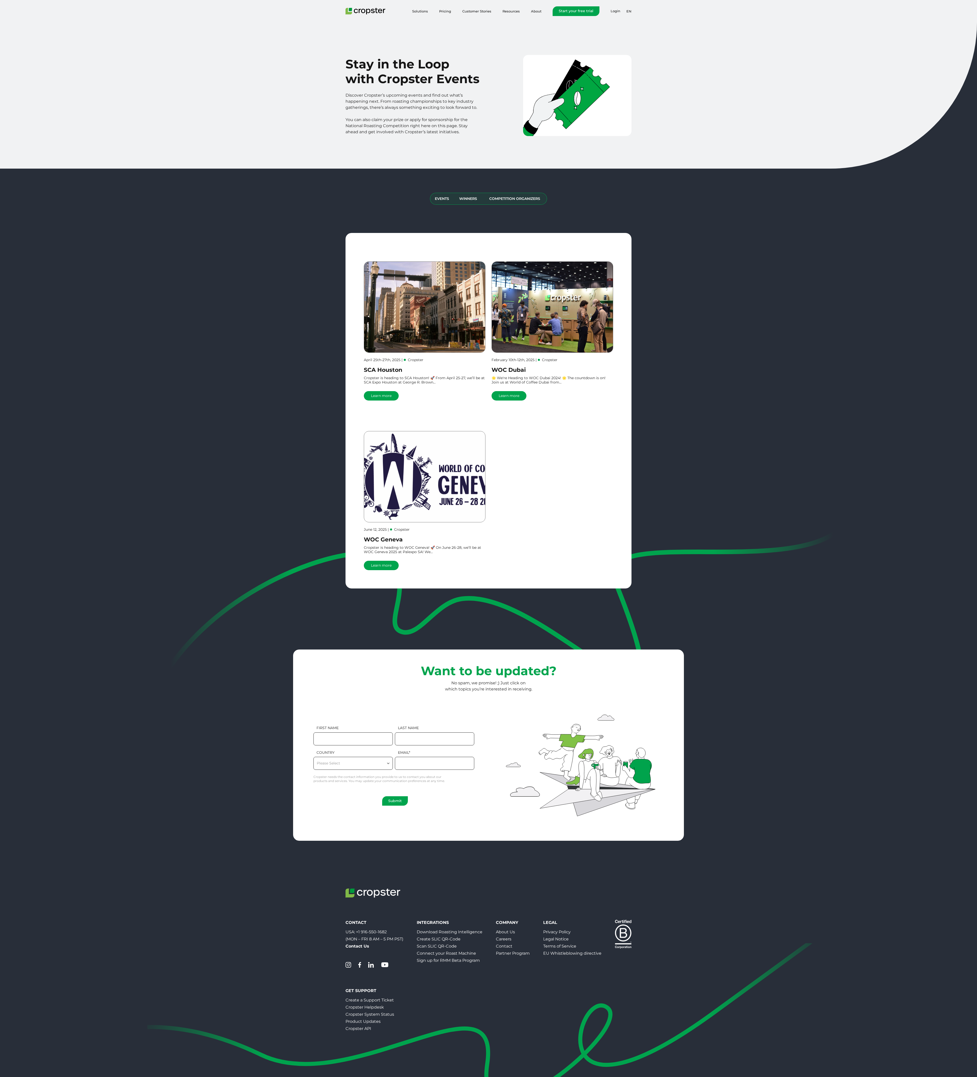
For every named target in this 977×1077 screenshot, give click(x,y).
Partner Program (513, 953)
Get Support (361, 990)
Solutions (420, 11)
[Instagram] (348, 965)
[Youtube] (385, 965)
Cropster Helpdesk (365, 1007)
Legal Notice (556, 939)
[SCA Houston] (424, 307)
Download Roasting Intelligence (449, 932)
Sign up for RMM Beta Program (448, 960)
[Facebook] (359, 965)
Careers (503, 939)
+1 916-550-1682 (371, 932)
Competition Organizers (514, 198)
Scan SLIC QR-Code (437, 946)
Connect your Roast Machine (446, 953)
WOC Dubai (509, 369)
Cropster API (358, 1028)
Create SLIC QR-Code (439, 939)
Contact (504, 946)
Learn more (381, 395)
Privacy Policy (557, 932)
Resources (511, 11)
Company (507, 922)
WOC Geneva (383, 539)
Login (615, 11)
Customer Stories (476, 11)
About (536, 11)
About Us (505, 932)
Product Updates (363, 1021)
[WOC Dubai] (552, 307)
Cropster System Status (370, 1014)
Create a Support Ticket (370, 1000)
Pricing (445, 11)
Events (442, 198)
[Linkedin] (371, 965)
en (628, 11)
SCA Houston (383, 369)
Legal (550, 922)
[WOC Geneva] (424, 476)
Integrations (433, 922)
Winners (468, 198)
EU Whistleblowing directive (572, 953)
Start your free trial (576, 11)
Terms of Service (559, 946)
